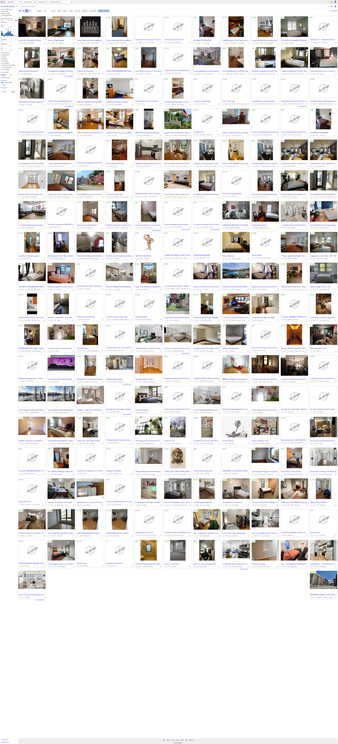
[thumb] (23, 10)
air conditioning (6, 67)
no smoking (5, 63)
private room (6, 53)
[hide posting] (44, 43)
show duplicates (7, 15)
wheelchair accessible (8, 65)
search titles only (7, 9)
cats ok (4, 57)
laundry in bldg (7, 82)
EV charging (5, 69)
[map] (30, 10)
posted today (6, 13)
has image (5, 11)
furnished (5, 61)
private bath (5, 55)
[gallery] (26, 10)
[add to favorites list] (20, 43)
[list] (20, 10)
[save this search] (335, 6)
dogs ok (4, 59)
